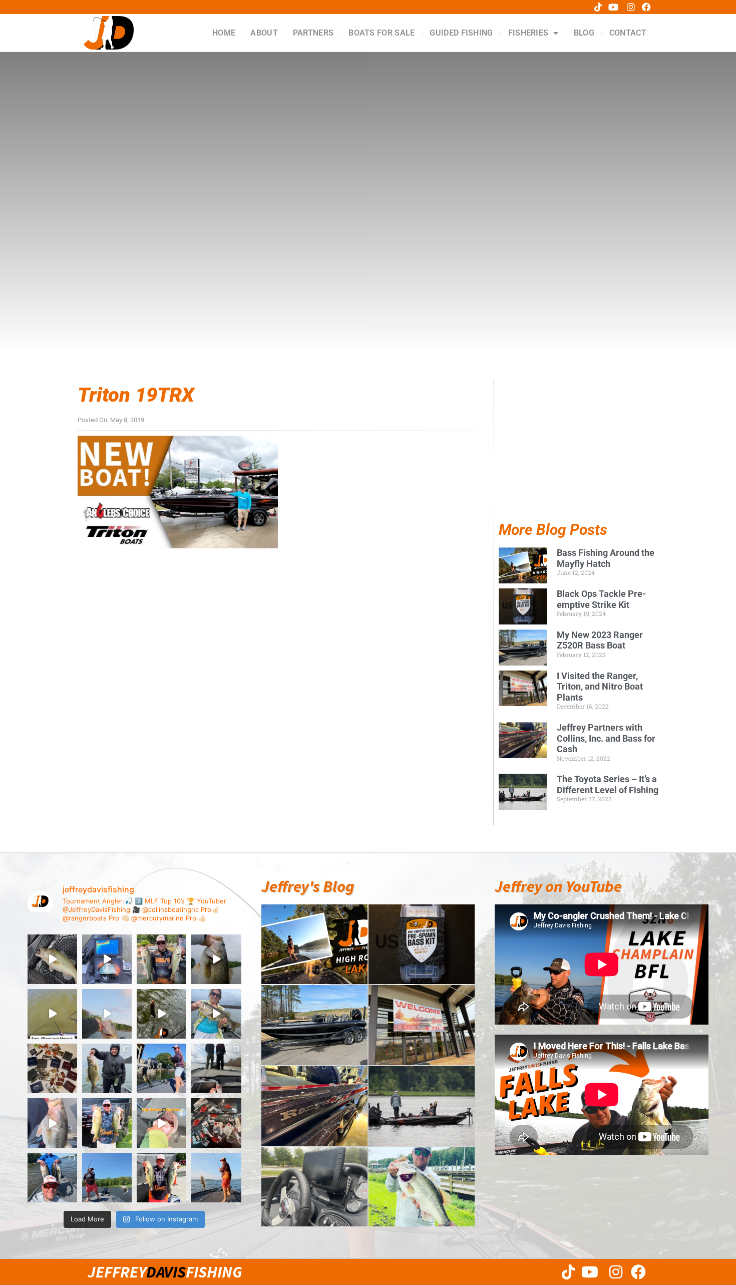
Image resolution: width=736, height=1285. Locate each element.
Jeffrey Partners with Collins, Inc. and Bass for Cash (606, 738)
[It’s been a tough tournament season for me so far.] (161, 959)
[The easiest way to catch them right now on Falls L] (161, 1014)
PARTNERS (313, 33)
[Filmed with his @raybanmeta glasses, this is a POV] (52, 1014)
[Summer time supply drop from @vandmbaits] (216, 1123)
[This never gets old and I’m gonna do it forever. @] (161, 1068)
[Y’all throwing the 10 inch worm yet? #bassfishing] (52, 959)
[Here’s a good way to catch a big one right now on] (107, 1014)
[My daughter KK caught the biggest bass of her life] (216, 1014)
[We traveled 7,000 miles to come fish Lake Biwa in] (107, 1068)
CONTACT (627, 33)
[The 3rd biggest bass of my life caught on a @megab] (52, 1123)
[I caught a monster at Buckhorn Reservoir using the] (216, 959)
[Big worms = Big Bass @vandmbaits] (161, 1123)
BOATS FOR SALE (381, 33)
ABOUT (264, 33)
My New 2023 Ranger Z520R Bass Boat (600, 640)
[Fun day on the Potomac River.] (161, 1177)
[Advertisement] (578, 459)
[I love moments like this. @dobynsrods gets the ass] (107, 1177)
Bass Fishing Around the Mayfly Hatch (605, 558)
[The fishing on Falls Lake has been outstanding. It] (52, 1177)
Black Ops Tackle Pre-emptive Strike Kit (601, 599)
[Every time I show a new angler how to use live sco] (216, 1068)
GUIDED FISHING (461, 33)
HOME (223, 33)
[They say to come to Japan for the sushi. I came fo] (52, 1068)
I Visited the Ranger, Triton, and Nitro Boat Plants (600, 687)
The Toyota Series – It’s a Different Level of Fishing (607, 784)
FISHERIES (528, 33)
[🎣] (216, 1177)
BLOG (584, 33)
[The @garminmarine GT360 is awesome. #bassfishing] (107, 959)
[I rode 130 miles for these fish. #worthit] (107, 1123)
